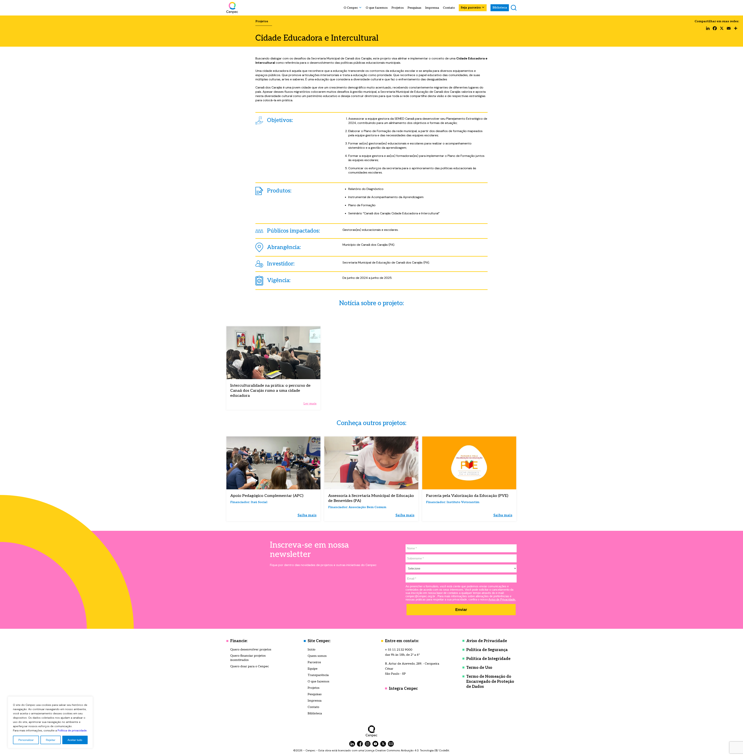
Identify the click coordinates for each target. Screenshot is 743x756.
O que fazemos (377, 7)
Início (311, 649)
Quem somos (317, 656)
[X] (721, 29)
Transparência (318, 675)
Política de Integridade (488, 658)
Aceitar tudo (75, 739)
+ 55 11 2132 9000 (398, 650)
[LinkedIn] (707, 29)
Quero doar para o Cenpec (249, 666)
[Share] (735, 29)
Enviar (461, 609)
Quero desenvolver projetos (250, 649)
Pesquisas (414, 7)
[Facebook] (714, 29)
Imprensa (432, 7)
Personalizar (26, 739)
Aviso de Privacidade (486, 641)
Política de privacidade (72, 730)
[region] (50, 722)
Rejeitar (50, 739)
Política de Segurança (487, 650)
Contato (449, 7)
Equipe (313, 669)
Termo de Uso (479, 667)
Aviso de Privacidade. (502, 599)
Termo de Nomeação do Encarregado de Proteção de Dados (490, 681)
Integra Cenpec (403, 688)
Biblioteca (499, 7)
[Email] (728, 29)
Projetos (397, 7)
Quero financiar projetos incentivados (248, 658)
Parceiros (314, 662)
